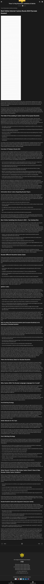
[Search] (39, 2)
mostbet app (22, 189)
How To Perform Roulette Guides (9, 74)
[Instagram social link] (42, 2)
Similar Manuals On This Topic (8, 45)
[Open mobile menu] (1, 2)
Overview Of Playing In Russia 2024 (9, 22)
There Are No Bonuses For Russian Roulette (11, 39)
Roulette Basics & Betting (7, 72)
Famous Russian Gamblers (8, 70)
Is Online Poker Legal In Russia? (8, 56)
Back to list (22, 544)
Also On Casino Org (6, 91)
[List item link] (22, 571)
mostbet (21, 146)
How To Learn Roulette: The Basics (9, 87)
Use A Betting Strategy (7, 47)
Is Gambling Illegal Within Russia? (9, 85)
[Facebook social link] (21, 562)
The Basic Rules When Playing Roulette (10, 89)
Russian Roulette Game (7, 30)
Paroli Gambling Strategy (7, 44)
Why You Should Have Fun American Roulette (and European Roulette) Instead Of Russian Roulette (11, 36)
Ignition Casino (5, 32)
